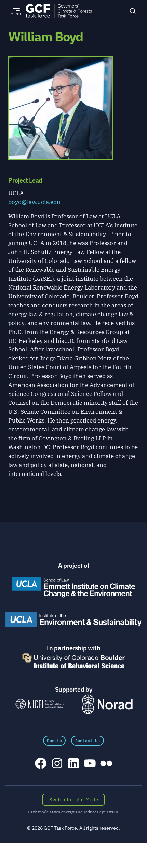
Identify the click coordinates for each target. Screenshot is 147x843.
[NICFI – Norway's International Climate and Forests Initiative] (39, 704)
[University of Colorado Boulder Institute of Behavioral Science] (73, 660)
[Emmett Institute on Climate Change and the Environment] (73, 587)
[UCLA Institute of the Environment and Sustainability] (73, 619)
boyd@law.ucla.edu (34, 202)
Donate (54, 740)
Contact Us (87, 740)
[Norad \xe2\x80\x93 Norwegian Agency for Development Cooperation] (107, 704)
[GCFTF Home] (59, 11)
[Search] (132, 10)
